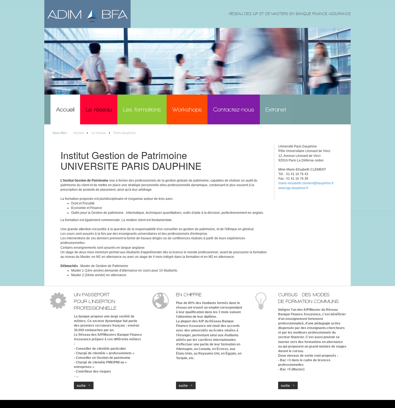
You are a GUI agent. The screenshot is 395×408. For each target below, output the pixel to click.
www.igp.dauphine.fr (293, 188)
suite (81, 385)
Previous (336, 90)
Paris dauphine (124, 133)
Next (346, 90)
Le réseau (98, 133)
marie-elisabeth (289, 183)
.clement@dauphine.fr (317, 183)
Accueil (78, 133)
